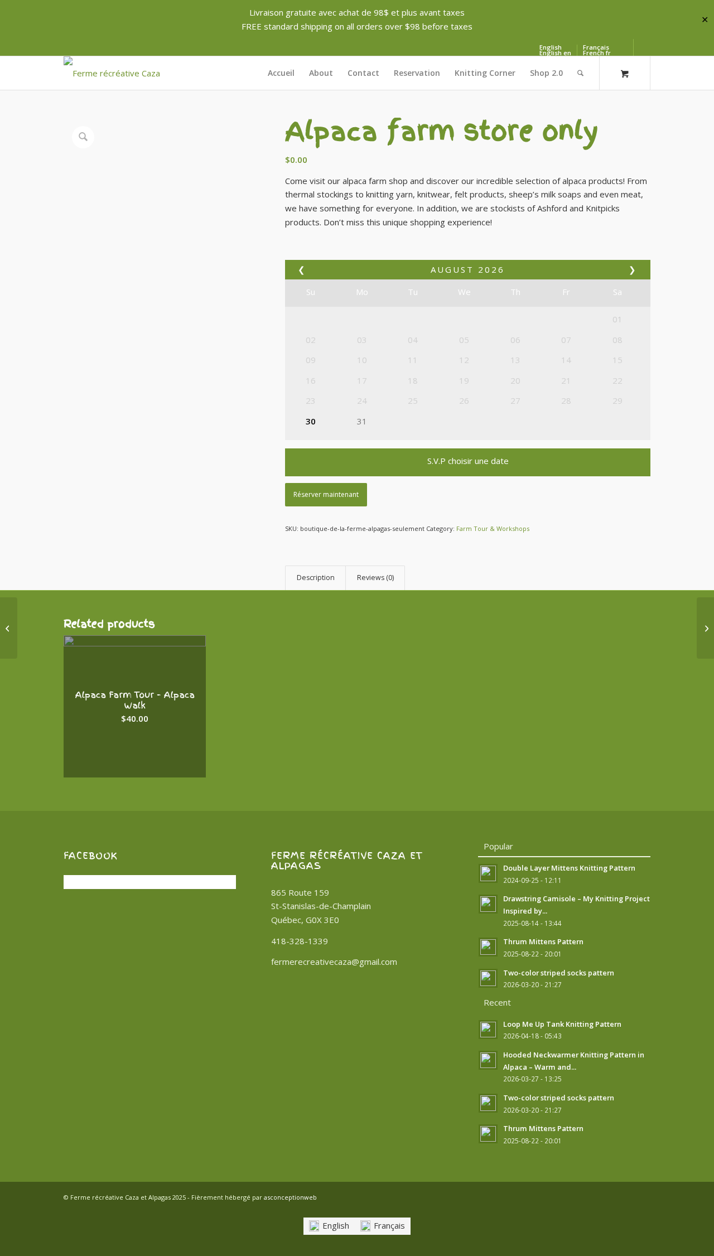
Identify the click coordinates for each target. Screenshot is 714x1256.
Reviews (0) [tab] (375, 577)
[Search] (580, 73)
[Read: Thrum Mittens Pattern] (488, 947)
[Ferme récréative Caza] (112, 73)
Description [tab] (316, 577)
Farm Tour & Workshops (492, 528)
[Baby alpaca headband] (705, 628)
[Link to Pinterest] (642, 47)
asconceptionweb (290, 1197)
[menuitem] (281, 73)
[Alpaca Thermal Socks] (8, 628)
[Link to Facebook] (625, 47)
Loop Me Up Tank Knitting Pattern (562, 1024)
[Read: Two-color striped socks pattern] (488, 978)
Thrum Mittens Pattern (543, 941)
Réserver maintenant (326, 494)
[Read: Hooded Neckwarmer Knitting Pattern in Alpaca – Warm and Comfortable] (488, 1060)
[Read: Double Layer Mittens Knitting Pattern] (488, 873)
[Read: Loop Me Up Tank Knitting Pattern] (488, 1030)
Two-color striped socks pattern (558, 973)
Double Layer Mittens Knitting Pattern (569, 868)
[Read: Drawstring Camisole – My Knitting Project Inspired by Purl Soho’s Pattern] (488, 904)
